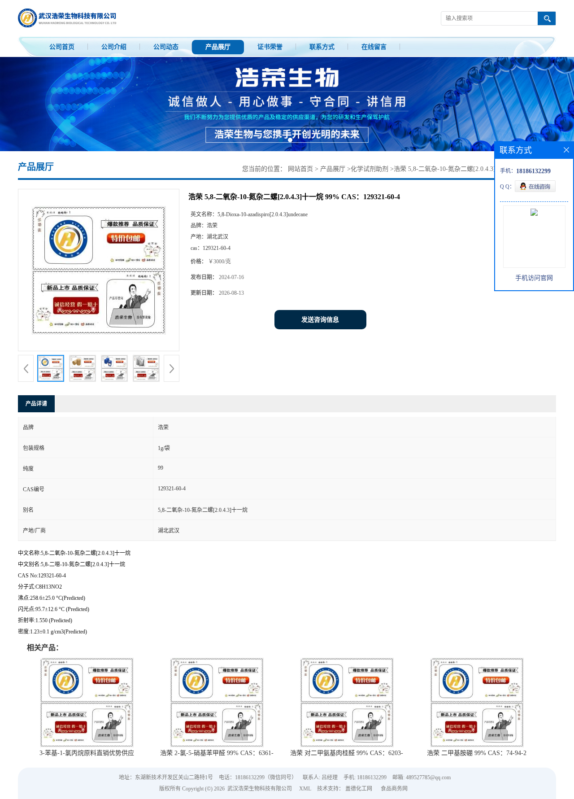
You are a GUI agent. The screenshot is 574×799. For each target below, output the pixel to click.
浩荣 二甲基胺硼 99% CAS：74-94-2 (476, 753)
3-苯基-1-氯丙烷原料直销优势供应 (86, 753)
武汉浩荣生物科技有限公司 (259, 789)
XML (305, 789)
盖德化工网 (358, 789)
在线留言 (374, 47)
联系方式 (322, 47)
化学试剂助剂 (369, 169)
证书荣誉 (270, 47)
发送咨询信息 (320, 319)
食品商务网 (394, 789)
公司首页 (61, 47)
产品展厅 (217, 47)
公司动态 (165, 47)
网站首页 (300, 169)
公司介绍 (113, 47)
